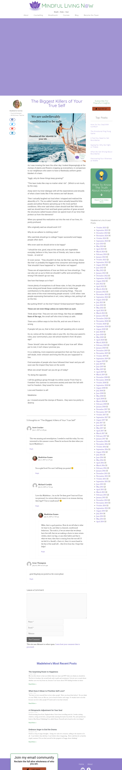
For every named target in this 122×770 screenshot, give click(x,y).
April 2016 (100, 463)
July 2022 (99, 283)
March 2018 (100, 401)
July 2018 (99, 390)
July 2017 (99, 422)
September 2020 (102, 326)
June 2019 (99, 366)
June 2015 (99, 484)
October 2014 (101, 505)
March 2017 (100, 433)
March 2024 (100, 251)
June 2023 (100, 267)
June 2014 (99, 516)
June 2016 (99, 457)
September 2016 (102, 449)
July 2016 (99, 455)
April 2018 (100, 398)
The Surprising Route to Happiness (43, 672)
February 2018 (101, 404)
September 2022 (102, 278)
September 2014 (102, 508)
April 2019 (100, 372)
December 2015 (102, 473)
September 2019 (102, 358)
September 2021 (102, 297)
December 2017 (102, 409)
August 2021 (100, 300)
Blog (77, 15)
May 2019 (99, 369)
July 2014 (99, 513)
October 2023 (101, 259)
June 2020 (100, 334)
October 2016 (101, 447)
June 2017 (99, 425)
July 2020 (99, 332)
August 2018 (100, 388)
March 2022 (100, 289)
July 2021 (99, 302)
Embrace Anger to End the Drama (43, 729)
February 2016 (101, 468)
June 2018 (99, 393)
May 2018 (99, 396)
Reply (31, 449)
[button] (12, 119)
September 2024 (102, 241)
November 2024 (102, 235)
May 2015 (99, 487)
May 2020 (100, 337)
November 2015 (102, 476)
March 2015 (100, 492)
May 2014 (99, 519)
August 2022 (100, 281)
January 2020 (101, 348)
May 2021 (99, 308)
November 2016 (102, 444)
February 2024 (101, 254)
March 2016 (100, 465)
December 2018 (102, 377)
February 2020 (101, 345)
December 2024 (102, 233)
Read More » (33, 684)
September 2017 (102, 417)
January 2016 (101, 471)
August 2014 (100, 511)
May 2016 (99, 460)
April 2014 (100, 521)
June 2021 (99, 305)
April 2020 (100, 340)
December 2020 (102, 318)
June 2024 (100, 243)
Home (81, 764)
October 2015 (101, 479)
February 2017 (101, 436)
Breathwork (53, 15)
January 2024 (101, 257)
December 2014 (102, 500)
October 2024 (101, 238)
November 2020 (102, 321)
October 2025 (101, 227)
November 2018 (102, 380)
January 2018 (101, 406)
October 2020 (101, 324)
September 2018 (102, 385)
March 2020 (100, 342)
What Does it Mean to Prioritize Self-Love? (47, 691)
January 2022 (101, 292)
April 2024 (100, 249)
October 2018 (101, 382)
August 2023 (100, 265)
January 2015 (101, 497)
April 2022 (100, 286)
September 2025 (102, 230)
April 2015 (100, 489)
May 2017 (99, 428)
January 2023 (101, 273)
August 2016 (100, 452)
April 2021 (100, 310)
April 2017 (100, 430)
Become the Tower (91, 15)
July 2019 (99, 364)
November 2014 (102, 503)
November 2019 (102, 353)
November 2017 (102, 412)
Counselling (38, 15)
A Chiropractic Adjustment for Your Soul (45, 710)
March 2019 (100, 374)
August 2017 (100, 420)
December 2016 (102, 441)
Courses (66, 15)
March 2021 (100, 313)
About (26, 15)
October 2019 (101, 356)
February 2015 (101, 495)
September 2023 (102, 262)
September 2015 (102, 481)
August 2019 (100, 361)
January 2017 (101, 438)
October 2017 (101, 414)
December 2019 (102, 350)
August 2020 (101, 329)
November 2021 (102, 294)
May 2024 (100, 246)
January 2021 (101, 316)
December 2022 (102, 275)
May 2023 (100, 270)
